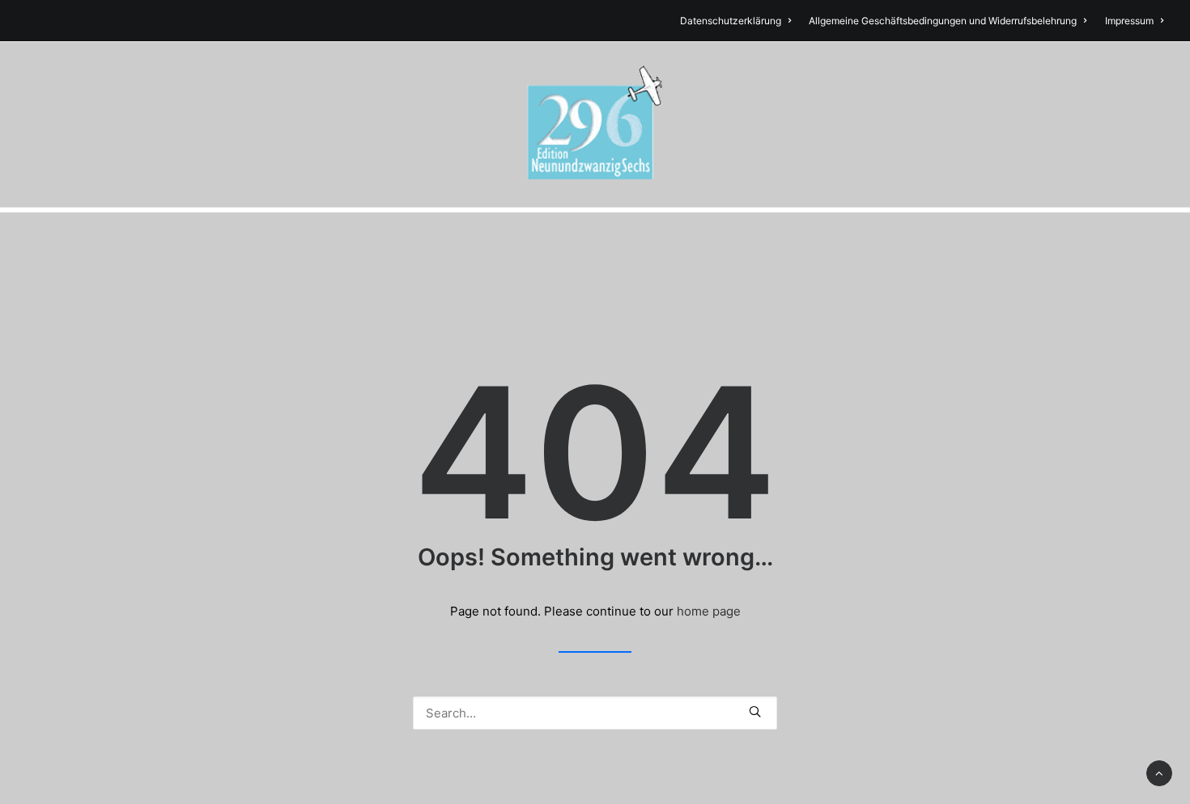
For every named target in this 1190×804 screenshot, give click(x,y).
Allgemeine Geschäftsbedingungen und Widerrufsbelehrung (943, 21)
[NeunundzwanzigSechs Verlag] (595, 124)
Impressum (1129, 21)
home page (709, 611)
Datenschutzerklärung (730, 21)
